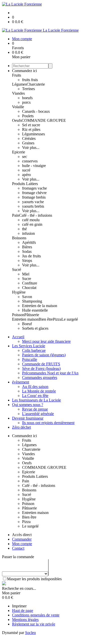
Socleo (30, 632)
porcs (26, 102)
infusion (28, 233)
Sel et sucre (31, 125)
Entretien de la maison (39, 306)
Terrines (28, 89)
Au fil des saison (35, 386)
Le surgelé (69, 319)
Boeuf (27, 324)
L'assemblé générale (38, 414)
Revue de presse (35, 409)
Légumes (19, 84)
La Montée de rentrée (39, 391)
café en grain (32, 224)
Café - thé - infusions (35, 215)
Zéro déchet (21, 427)
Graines (28, 143)
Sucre (26, 278)
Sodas (27, 251)
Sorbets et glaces (35, 328)
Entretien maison (25, 319)
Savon (27, 297)
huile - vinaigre (34, 165)
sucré (26, 170)
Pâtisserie (31, 315)
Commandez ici (24, 71)
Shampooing (32, 301)
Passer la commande (18, 557)
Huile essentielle (35, 310)
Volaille (18, 107)
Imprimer (19, 606)
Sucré (16, 269)
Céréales (29, 138)
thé (24, 229)
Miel (25, 274)
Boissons (19, 238)
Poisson (18, 315)
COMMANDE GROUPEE (44, 120)
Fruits (16, 75)
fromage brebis (34, 197)
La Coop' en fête (35, 395)
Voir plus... (30, 147)
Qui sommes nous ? (27, 404)
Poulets (28, 116)
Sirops (27, 260)
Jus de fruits (31, 256)
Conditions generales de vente (35, 615)
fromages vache (34, 188)
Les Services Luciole (28, 346)
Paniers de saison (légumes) (44, 355)
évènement (20, 382)
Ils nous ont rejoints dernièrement (48, 423)
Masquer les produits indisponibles (34, 579)
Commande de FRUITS (41, 364)
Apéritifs (29, 242)
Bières (27, 247)
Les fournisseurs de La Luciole (36, 400)
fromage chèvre (34, 193)
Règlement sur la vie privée (33, 624)
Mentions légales (25, 619)
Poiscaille (29, 359)
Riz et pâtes (31, 129)
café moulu (31, 220)
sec (24, 156)
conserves (30, 161)
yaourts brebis (33, 206)
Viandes (18, 93)
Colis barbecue (34, 350)
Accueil (18, 337)
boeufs (27, 98)
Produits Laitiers (25, 184)
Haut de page (22, 610)
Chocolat (29, 287)
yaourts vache (33, 202)
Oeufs (17, 120)
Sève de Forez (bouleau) (41, 368)
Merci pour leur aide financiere (46, 341)
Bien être (46, 319)
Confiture (29, 283)
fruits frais (30, 80)
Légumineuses (33, 134)
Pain (15, 215)
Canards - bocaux (36, 111)
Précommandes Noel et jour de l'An (50, 373)
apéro (26, 174)
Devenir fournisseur (27, 418)
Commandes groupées (39, 377)
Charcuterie (36, 84)
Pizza (57, 319)
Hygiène (19, 292)
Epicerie (18, 152)
